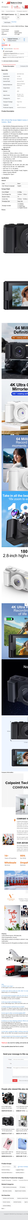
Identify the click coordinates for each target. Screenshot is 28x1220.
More (3, 1208)
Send (15, 1080)
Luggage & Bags (20, 1169)
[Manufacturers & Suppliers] (14, 2)
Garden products (20, 1172)
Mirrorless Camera (7, 1191)
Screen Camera (6, 1202)
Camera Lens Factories (8, 1198)
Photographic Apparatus (22, 11)
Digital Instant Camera (20, 1191)
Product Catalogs (23, 1166)
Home (3, 11)
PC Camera (22, 1187)
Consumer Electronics (10, 11)
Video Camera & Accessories (9, 1187)
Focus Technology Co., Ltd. (19, 1214)
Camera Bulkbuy (7, 1205)
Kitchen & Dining (5, 1169)
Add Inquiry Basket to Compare (10, 61)
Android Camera (17, 1202)
